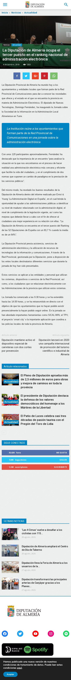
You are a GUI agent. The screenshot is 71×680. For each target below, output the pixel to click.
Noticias (6, 45)
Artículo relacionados (15, 366)
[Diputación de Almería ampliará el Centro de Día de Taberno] (10, 551)
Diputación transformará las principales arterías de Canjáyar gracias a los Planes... (44, 583)
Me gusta (61, 452)
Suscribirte (60, 467)
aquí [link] (19, 668)
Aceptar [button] (10, 674)
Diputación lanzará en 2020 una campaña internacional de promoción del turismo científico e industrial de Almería (54, 347)
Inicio (5, 12)
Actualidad (17, 45)
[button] (66, 4)
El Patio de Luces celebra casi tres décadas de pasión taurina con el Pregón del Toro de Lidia (43, 420)
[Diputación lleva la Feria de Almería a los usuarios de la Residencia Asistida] (10, 567)
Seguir (63, 459)
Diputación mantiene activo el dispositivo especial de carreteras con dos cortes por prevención (18, 345)
